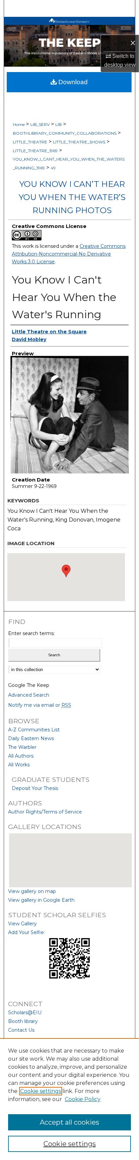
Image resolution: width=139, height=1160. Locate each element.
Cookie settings (40, 1091)
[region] (69, 1099)
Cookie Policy (83, 1099)
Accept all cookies (69, 1122)
